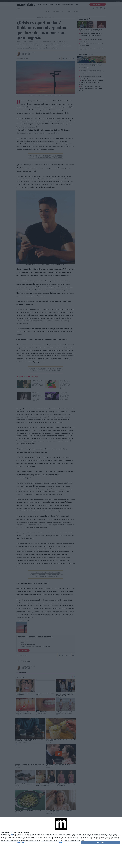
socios (11, 834)
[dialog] (61, 831)
